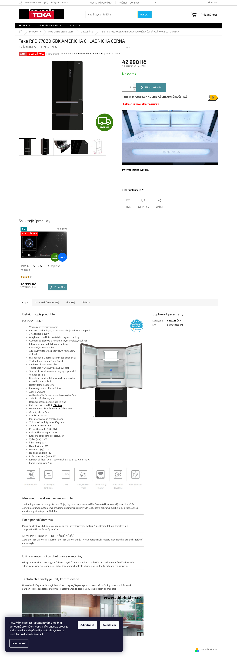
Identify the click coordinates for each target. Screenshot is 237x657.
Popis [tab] (25, 302)
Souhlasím (109, 625)
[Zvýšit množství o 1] (134, 85)
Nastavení (18, 643)
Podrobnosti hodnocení (90, 53)
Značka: (113, 53)
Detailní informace (131, 190)
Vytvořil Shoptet (209, 650)
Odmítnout (87, 625)
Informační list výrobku (135, 170)
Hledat (144, 14)
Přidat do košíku (153, 87)
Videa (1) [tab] (70, 302)
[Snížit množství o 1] (134, 89)
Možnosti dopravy (129, 2)
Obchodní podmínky (101, 2)
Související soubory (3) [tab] (47, 302)
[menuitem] (24, 25)
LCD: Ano (57, 405)
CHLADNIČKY (174, 321)
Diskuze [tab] (86, 302)
